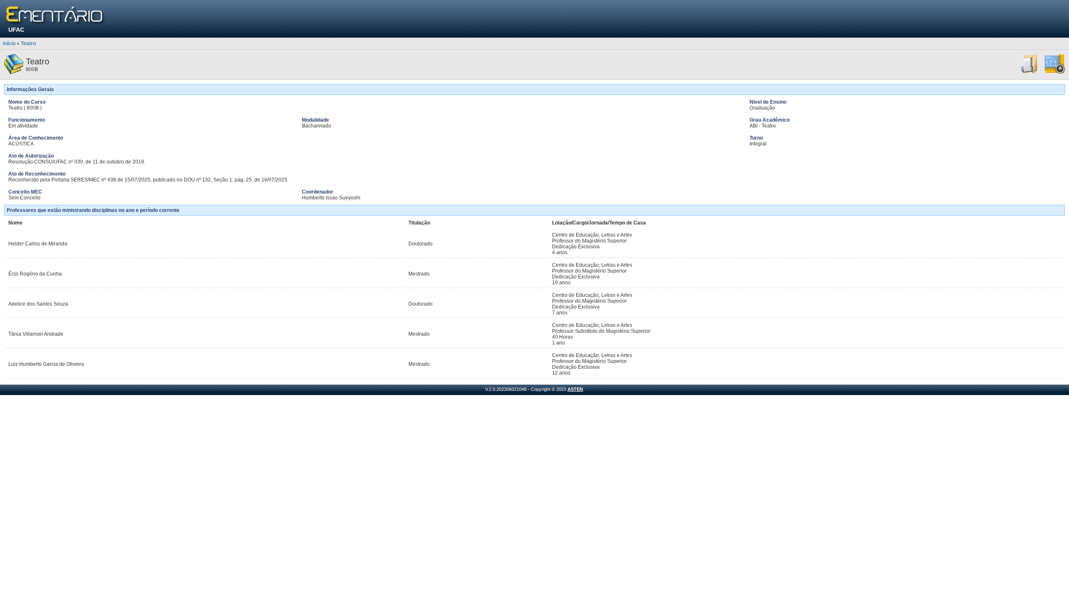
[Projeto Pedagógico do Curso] (1055, 72)
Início (9, 43)
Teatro (28, 43)
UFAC (16, 29)
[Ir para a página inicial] (55, 15)
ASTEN (575, 389)
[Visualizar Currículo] (1029, 72)
